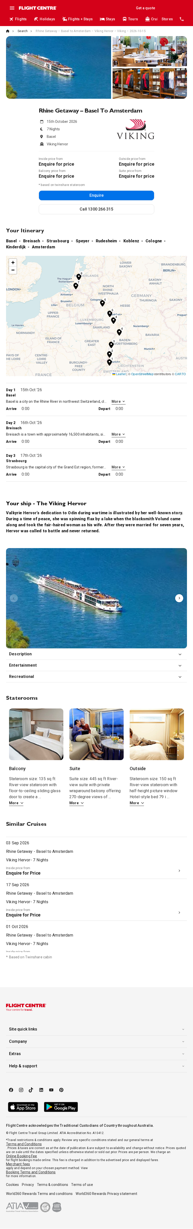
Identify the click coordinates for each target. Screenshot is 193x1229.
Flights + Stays (80, 19)
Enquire (96, 195)
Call (96, 209)
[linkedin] (41, 1090)
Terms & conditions (52, 1185)
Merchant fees (18, 1164)
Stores (167, 19)
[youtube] (51, 1090)
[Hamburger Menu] (12, 8)
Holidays (47, 19)
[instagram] (21, 1090)
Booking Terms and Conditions (31, 1172)
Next (179, 598)
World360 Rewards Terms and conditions (39, 1194)
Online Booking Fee (21, 1156)
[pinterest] (61, 1090)
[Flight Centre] (37, 8)
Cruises (157, 19)
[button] (109, 362)
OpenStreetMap (142, 374)
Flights (21, 19)
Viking (96, 598)
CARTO (180, 374)
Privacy (28, 1185)
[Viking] (96, 598)
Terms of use (82, 1185)
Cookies (12, 1185)
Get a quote (145, 8)
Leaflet (120, 374)
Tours (133, 19)
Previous (14, 598)
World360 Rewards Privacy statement (106, 1194)
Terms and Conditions (24, 1144)
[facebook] (11, 1090)
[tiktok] (31, 1090)
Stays (110, 19)
